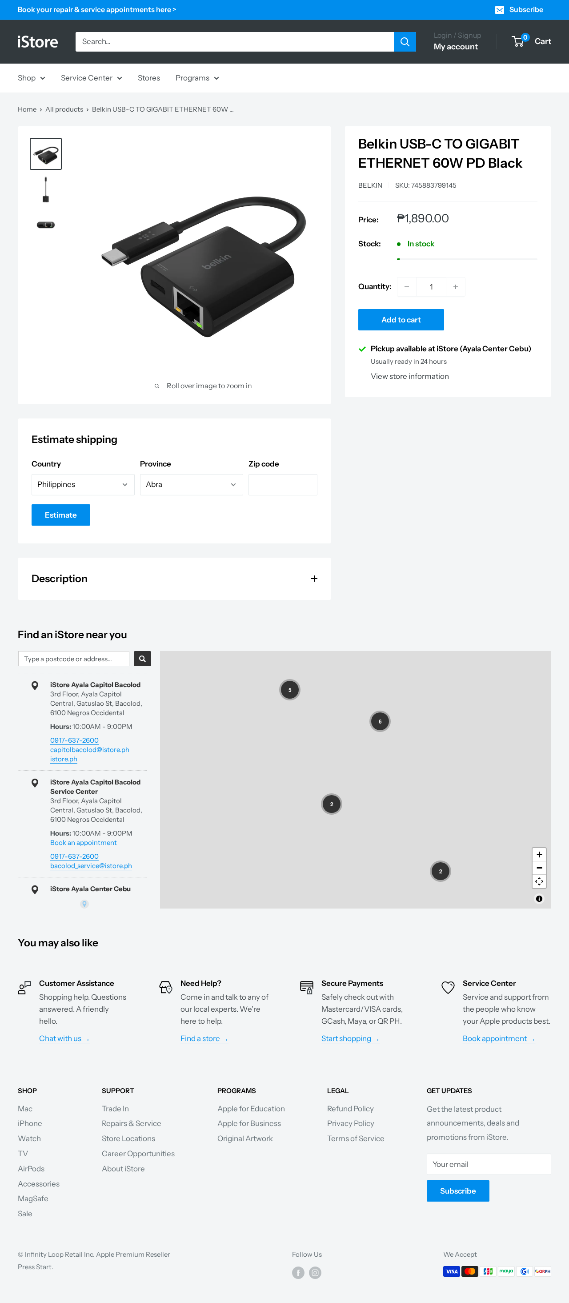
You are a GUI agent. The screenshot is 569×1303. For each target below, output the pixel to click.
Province (155, 463)
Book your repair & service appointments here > (97, 9)
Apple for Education (251, 1108)
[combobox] (73, 658)
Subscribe (526, 9)
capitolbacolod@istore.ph (89, 749)
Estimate (61, 515)
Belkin (370, 185)
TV (23, 1153)
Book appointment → (499, 1038)
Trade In (115, 1108)
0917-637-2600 (74, 740)
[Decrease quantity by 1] (406, 286)
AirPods (31, 1168)
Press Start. (35, 1267)
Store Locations (128, 1138)
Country (46, 463)
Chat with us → (64, 1038)
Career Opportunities (138, 1153)
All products (64, 109)
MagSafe (33, 1198)
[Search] (405, 42)
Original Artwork (245, 1138)
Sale (25, 1213)
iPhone (30, 1123)
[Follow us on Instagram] (315, 1272)
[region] (355, 780)
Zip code (263, 463)
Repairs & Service (131, 1123)
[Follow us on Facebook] (298, 1272)
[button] (290, 690)
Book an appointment (83, 842)
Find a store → (204, 1038)
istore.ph (63, 759)
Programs (192, 77)
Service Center (86, 77)
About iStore (123, 1168)
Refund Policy (350, 1108)
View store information (410, 376)
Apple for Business (249, 1123)
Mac (25, 1108)
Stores (149, 77)
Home (27, 109)
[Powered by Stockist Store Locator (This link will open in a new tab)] (84, 904)
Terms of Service (356, 1138)
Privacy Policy (350, 1123)
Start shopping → (350, 1038)
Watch (29, 1138)
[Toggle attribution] (539, 898)
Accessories (39, 1183)
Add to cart (401, 319)
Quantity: (375, 286)
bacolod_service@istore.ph (91, 865)
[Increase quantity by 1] (455, 286)
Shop (27, 77)
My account (456, 47)
